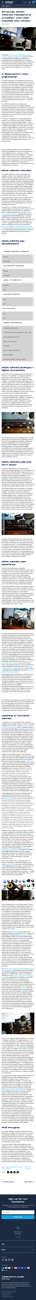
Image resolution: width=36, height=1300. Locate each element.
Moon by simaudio (28, 1167)
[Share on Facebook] (8, 1172)
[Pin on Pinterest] (11, 1172)
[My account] (29, 2)
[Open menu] (2, 2)
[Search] (3, 6)
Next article (29, 1182)
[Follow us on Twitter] (6, 1260)
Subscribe (18, 1217)
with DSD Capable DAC (14, 57)
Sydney (7, 1293)
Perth (5, 1295)
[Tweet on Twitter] (14, 1172)
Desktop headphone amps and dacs (13, 1167)
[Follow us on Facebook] (3, 1260)
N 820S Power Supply (11, 214)
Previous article (8, 1182)
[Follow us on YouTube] (12, 1260)
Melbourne (9, 1291)
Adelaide (7, 1296)
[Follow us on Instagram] (9, 1260)
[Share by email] (17, 1172)
